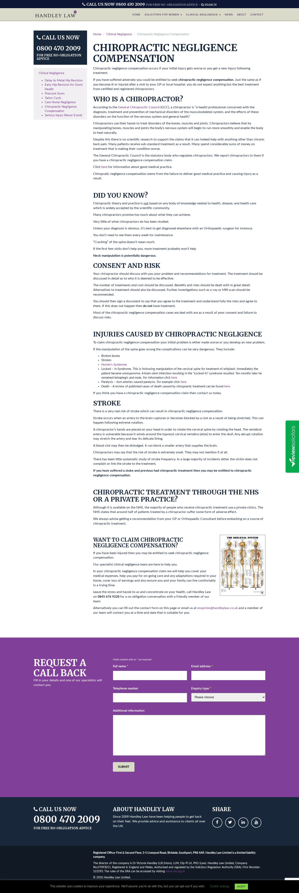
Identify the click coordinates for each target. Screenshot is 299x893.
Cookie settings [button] (220, 886)
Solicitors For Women (162, 14)
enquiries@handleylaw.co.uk (217, 608)
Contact (256, 14)
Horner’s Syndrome (114, 364)
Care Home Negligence (60, 102)
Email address (202, 666)
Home (136, 14)
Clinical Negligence (202, 14)
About (241, 14)
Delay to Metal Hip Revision (64, 80)
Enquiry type (201, 688)
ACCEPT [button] (241, 886)
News (229, 14)
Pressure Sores (55, 93)
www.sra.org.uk (175, 871)
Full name (120, 666)
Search (210, 5)
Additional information (128, 710)
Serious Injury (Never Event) (63, 115)
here (103, 167)
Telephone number (125, 688)
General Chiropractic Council (139, 107)
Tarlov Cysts (53, 98)
